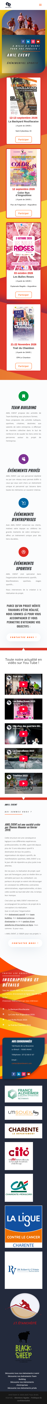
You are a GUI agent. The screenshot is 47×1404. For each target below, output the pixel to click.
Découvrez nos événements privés (22, 1388)
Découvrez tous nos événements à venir (22, 1373)
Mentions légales (22, 1398)
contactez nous (22, 637)
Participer (23, 139)
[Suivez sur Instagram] (33, 42)
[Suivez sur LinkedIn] (28, 42)
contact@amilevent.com (22, 1063)
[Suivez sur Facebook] (23, 42)
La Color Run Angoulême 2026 (21, 1014)
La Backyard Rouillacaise (18, 1009)
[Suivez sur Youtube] (38, 42)
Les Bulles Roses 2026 (17, 1019)
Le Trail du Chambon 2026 (19, 1025)
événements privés (23, 470)
